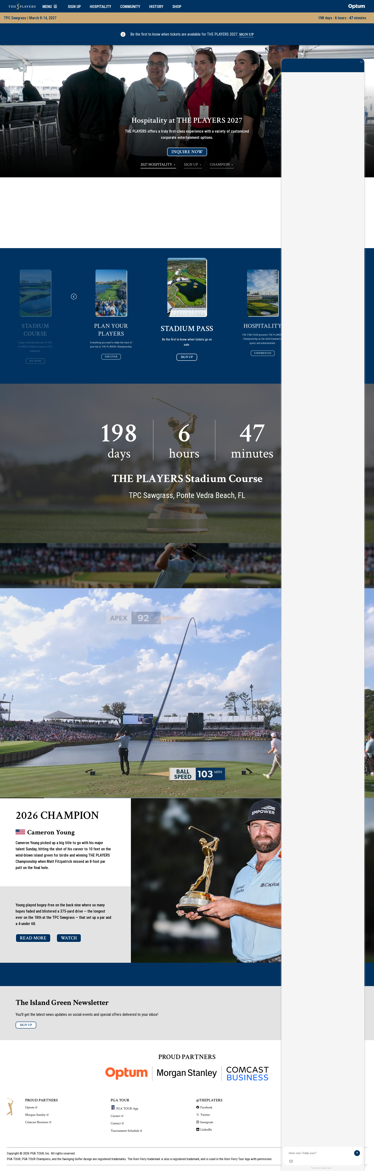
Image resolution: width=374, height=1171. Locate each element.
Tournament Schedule (125, 1131)
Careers (115, 1116)
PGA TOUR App (127, 1108)
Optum (29, 1107)
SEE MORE (35, 361)
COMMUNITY (130, 6)
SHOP (176, 6)
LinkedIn (206, 1129)
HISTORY (156, 6)
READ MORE (33, 938)
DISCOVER (111, 356)
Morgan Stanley (35, 1115)
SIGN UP (74, 6)
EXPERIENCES (262, 353)
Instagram (206, 1122)
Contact (116, 1123)
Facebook (206, 1107)
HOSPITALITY (100, 6)
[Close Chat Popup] (361, 62)
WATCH (69, 938)
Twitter (205, 1115)
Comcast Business (36, 1122)
